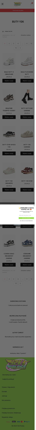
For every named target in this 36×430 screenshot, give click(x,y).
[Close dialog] (34, 205)
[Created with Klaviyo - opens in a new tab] (17, 225)
